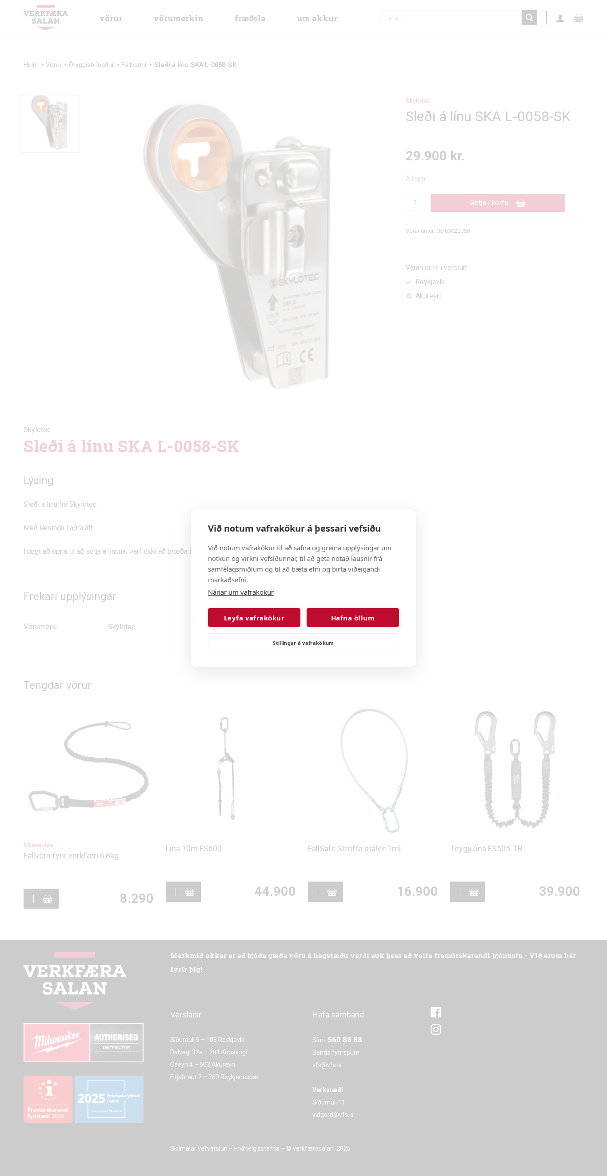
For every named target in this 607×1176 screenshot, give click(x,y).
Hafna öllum (353, 617)
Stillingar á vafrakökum (303, 643)
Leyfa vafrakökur (254, 617)
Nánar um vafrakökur (241, 592)
